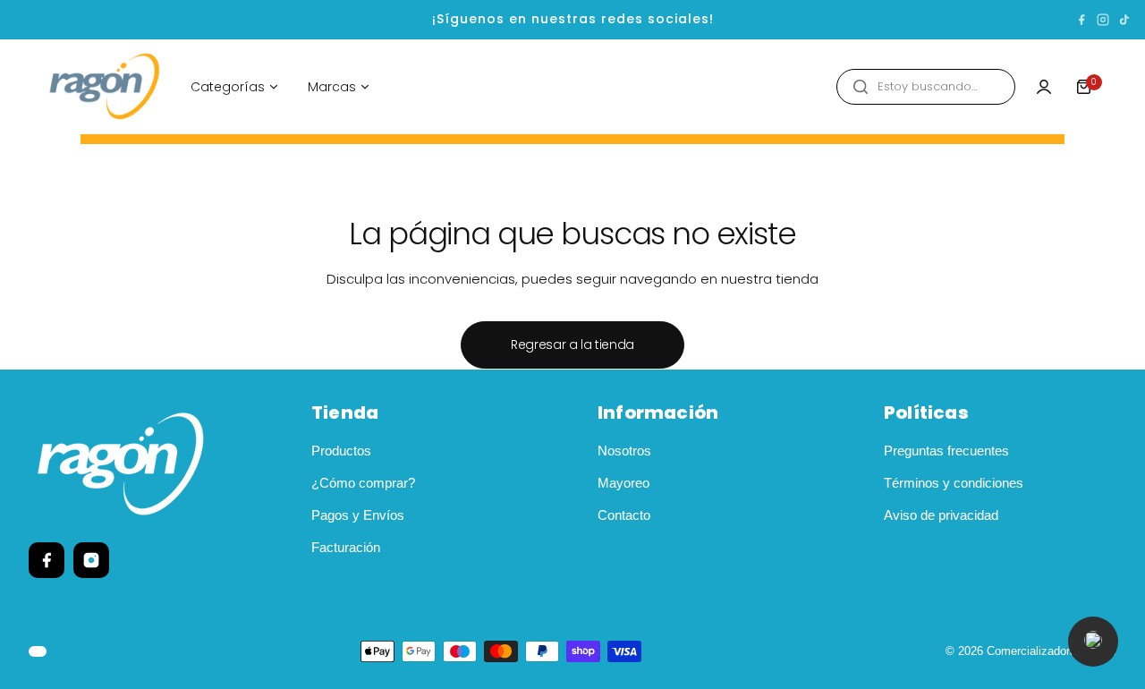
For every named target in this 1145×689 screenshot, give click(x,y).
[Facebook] (1081, 19)
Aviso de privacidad (941, 515)
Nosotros (624, 450)
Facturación (345, 547)
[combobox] (925, 87)
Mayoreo (623, 482)
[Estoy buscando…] (860, 87)
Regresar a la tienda (572, 344)
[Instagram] (1103, 19)
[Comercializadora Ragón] (104, 86)
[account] (1044, 86)
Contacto (624, 515)
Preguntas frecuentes (946, 450)
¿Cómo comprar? (363, 482)
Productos (341, 450)
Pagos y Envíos (357, 515)
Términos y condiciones (953, 482)
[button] (1093, 642)
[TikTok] (1124, 19)
